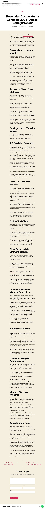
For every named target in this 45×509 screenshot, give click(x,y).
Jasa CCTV (38, 3)
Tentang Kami (37, 4)
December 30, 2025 (22, 26)
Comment (11, 477)
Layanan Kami (31, 4)
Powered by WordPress (16, 506)
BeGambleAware (13, 272)
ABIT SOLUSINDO (6, 1)
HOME (28, 3)
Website (11, 490)
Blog (22, 11)
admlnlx (15, 26)
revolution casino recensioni (28, 36)
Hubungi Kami (32, 3)
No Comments (30, 26)
